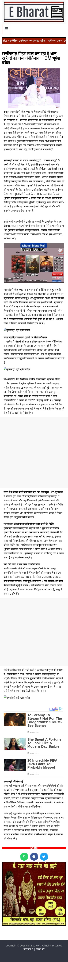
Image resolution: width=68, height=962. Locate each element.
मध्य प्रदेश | (34, 40)
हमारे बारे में (28, 949)
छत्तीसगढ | (23, 40)
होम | (5, 40)
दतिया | (43, 40)
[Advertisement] (34, 452)
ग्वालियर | (51, 40)
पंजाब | (59, 40)
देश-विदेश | (12, 40)
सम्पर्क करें (40, 949)
